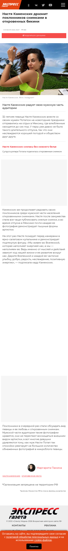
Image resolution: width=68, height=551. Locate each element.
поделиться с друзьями (34, 35)
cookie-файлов (43, 540)
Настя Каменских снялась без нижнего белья (29, 146)
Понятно (34, 546)
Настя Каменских (11, 476)
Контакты (18, 525)
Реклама (50, 525)
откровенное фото (32, 476)
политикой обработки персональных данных (32, 537)
